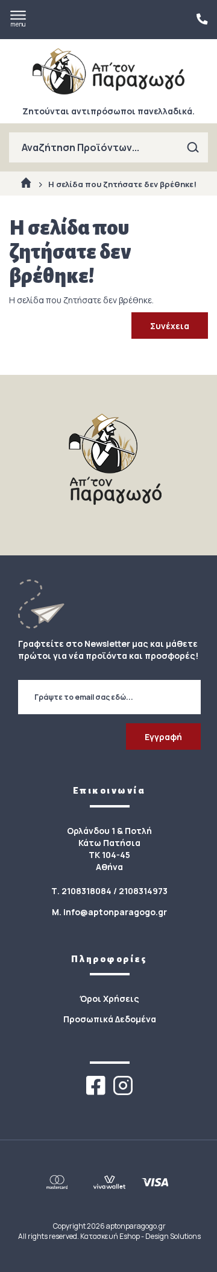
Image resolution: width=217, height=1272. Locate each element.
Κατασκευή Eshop (110, 1236)
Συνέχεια (169, 326)
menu (18, 24)
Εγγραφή (163, 737)
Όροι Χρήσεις (109, 998)
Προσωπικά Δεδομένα (109, 1019)
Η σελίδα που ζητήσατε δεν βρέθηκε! (122, 184)
